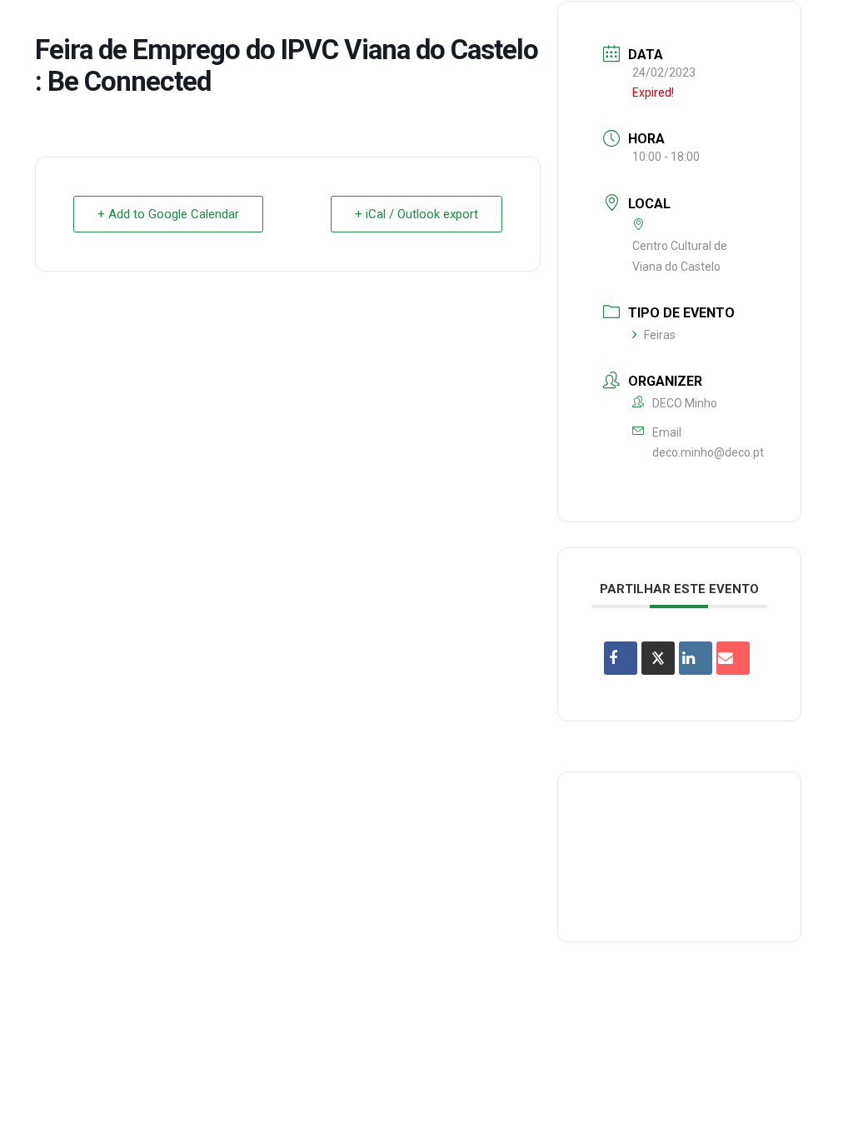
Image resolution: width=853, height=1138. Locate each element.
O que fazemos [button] (247, 28)
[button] (815, 28)
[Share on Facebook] (620, 658)
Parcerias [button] (351, 28)
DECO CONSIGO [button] (454, 28)
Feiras (660, 335)
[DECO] (49, 28)
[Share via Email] (733, 658)
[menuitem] (134, 28)
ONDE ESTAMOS (571, 28)
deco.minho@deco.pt (708, 452)
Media (660, 28)
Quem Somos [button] (134, 28)
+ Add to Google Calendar (168, 214)
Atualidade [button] (740, 28)
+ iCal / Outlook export (416, 214)
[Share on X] (658, 658)
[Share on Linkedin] (695, 658)
